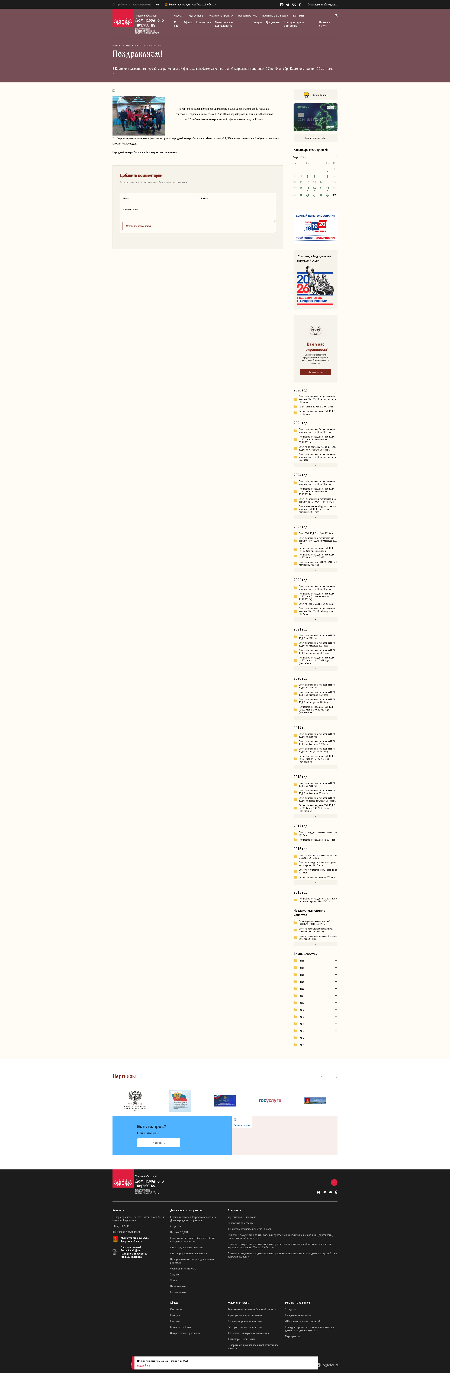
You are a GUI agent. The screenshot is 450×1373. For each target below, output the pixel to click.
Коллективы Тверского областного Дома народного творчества (192, 1239)
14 (321, 182)
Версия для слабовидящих (323, 4)
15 (327, 182)
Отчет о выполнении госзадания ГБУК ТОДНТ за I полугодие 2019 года (317, 750)
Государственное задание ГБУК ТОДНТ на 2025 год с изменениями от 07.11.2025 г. (317, 439)
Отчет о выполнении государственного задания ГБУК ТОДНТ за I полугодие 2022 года (317, 611)
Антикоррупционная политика (186, 1247)
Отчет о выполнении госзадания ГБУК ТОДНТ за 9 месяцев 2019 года (317, 742)
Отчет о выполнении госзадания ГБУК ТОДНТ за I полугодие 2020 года (317, 701)
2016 (302, 1031)
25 (301, 194)
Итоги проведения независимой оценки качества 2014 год (318, 937)
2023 (302, 981)
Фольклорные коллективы (242, 1338)
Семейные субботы (180, 1327)
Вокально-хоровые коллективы (245, 1321)
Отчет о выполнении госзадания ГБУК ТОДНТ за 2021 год (317, 637)
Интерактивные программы (185, 1333)
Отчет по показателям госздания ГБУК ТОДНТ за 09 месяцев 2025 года (317, 448)
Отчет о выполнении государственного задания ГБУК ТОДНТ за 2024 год (317, 482)
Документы (273, 22)
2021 (302, 995)
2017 (302, 1023)
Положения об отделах (240, 1222)
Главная (116, 45)
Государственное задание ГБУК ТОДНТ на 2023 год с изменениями (317, 549)
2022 (302, 988)
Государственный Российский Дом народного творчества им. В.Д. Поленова (134, 1252)
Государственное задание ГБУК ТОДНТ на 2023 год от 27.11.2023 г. (317, 556)
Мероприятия (292, 1336)
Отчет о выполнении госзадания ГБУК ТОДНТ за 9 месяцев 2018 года (317, 792)
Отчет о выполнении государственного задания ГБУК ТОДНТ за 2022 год (317, 587)
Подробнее (143, 1365)
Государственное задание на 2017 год (317, 839)
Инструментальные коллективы (245, 1327)
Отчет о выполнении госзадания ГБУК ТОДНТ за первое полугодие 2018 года (317, 799)
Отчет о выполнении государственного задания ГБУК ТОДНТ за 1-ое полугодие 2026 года (318, 399)
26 (307, 194)
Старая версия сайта (315, 137)
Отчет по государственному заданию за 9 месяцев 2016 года (318, 856)
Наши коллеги (178, 1286)
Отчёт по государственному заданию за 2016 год (318, 871)
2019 (302, 1009)
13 (314, 182)
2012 (302, 1045)
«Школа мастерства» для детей (302, 1321)
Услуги (173, 1280)
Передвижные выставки (298, 1315)
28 (321, 194)
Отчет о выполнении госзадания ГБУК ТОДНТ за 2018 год (317, 784)
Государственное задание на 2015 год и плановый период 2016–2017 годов (318, 900)
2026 (302, 960)
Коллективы (203, 22)
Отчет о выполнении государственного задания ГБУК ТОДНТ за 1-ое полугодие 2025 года (318, 457)
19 (307, 188)
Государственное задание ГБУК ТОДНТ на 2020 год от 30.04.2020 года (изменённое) (317, 709)
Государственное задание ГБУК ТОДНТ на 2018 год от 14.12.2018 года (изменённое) (317, 808)
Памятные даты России (275, 15)
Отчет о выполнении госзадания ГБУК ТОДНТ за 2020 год (317, 686)
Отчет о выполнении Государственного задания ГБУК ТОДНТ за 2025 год (317, 430)
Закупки (174, 1274)
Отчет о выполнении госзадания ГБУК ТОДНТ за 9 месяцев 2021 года (317, 644)
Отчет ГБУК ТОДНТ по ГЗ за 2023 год (316, 533)
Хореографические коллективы (245, 1315)
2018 (302, 1016)
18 (301, 188)
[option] (135, 1101)
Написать (158, 1142)
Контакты (298, 15)
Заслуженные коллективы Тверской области (252, 1309)
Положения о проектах (220, 15)
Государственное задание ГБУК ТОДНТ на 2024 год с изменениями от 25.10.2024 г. (317, 491)
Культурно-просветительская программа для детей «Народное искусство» (309, 1328)
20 (314, 188)
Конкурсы (175, 1315)
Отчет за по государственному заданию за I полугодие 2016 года (318, 864)
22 (327, 188)
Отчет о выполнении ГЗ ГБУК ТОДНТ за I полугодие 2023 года (318, 563)
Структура (175, 1226)
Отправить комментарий (139, 225)
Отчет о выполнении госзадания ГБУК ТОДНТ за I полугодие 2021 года (317, 651)
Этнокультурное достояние (294, 23)
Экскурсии (290, 1309)
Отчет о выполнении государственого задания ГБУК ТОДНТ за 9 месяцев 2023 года (318, 540)
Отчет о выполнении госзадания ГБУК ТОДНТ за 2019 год (317, 735)
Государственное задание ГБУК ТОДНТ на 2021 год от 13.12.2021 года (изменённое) (317, 660)
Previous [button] (323, 1076)
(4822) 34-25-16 (120, 1225)
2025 (302, 967)
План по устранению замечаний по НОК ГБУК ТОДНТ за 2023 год (316, 922)
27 (314, 194)
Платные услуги (324, 23)
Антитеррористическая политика (188, 1253)
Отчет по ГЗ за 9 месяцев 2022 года (316, 603)
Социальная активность (183, 1268)
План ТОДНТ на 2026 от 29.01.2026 (316, 406)
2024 (302, 974)
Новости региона (247, 15)
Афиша (188, 22)
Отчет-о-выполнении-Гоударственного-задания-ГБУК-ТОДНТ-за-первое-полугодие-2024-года (317, 509)
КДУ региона (196, 15)
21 (321, 188)
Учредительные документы (243, 1216)
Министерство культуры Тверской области (135, 1239)
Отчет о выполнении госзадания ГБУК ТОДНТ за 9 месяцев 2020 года (317, 693)
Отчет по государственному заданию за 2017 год (318, 834)
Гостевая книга (178, 1292)
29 (327, 194)
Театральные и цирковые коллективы (248, 1333)
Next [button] (335, 1076)
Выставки (175, 1321)
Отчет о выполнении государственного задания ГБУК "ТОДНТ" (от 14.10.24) (317, 500)
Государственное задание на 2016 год (317, 877)
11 (301, 182)
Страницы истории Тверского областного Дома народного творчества (193, 1218)
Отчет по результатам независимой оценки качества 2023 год (316, 930)
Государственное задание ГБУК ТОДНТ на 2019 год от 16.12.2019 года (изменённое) (317, 759)
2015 (302, 1038)
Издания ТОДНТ (179, 1232)
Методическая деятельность (224, 23)
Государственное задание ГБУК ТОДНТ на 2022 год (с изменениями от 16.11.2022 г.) (317, 596)
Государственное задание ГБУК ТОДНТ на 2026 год (317, 412)
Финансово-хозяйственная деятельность (250, 1228)
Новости (178, 15)
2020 (302, 1002)
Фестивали (176, 1309)
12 (307, 182)
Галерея (257, 22)
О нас (176, 23)
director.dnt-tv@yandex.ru (126, 1231)
